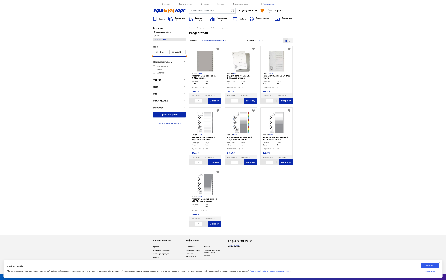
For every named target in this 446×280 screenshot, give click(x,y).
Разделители (160, 39)
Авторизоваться (268, 4)
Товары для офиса (163, 32)
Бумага (156, 246)
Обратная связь (234, 245)
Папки (158, 36)
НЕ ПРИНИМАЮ (430, 272)
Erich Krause (162, 66)
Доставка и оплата (185, 4)
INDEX (160, 69)
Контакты (220, 4)
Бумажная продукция (161, 250)
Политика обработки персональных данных (212, 252)
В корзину (214, 101)
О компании (166, 4)
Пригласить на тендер (240, 4)
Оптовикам (205, 4)
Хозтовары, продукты (161, 254)
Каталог (192, 28)
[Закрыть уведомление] (439, 263)
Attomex (161, 73)
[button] (213, 40)
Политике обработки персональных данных (270, 271)
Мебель (156, 257)
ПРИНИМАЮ (430, 265)
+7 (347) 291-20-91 (248, 10)
